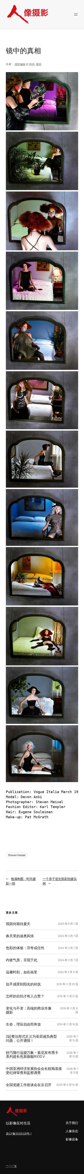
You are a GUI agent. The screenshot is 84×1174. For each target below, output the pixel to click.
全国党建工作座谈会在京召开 (28, 1085)
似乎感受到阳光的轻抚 (23, 984)
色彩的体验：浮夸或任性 (25, 948)
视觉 (38, 64)
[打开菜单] (75, 14)
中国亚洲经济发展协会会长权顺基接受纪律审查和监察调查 (34, 1071)
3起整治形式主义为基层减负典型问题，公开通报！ (31, 1038)
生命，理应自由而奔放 (23, 1024)
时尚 (32, 64)
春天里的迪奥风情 (20, 936)
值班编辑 (20, 64)
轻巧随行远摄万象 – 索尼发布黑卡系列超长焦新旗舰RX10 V (32, 1055)
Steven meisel (16, 855)
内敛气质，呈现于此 (21, 960)
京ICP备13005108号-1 (18, 1133)
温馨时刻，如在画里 (21, 972)
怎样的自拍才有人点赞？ (25, 996)
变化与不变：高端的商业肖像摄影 (28, 1010)
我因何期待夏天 (18, 924)
